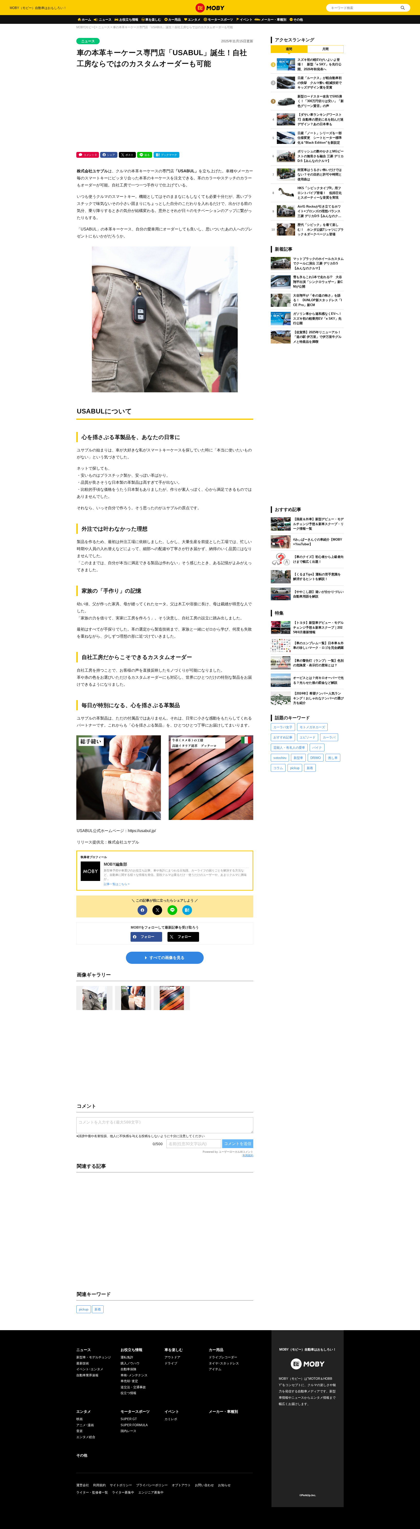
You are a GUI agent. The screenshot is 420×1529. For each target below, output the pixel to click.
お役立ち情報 (128, 19)
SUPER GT (129, 1419)
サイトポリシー (121, 1485)
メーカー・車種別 (273, 19)
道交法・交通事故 (133, 1387)
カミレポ (171, 1419)
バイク (317, 747)
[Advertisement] (164, 111)
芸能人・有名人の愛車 (289, 747)
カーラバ (329, 737)
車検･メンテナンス (134, 1375)
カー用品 (174, 19)
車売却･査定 (129, 1381)
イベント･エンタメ (89, 1369)
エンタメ (194, 19)
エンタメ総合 (85, 1437)
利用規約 (248, 1155)
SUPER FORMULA (134, 1425)
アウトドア (172, 1357)
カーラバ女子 (282, 727)
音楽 (79, 1431)
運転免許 (127, 1357)
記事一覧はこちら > (117, 884)
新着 (98, 1309)
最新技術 (82, 1363)
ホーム (86, 19)
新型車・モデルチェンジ (93, 1357)
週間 (289, 49)
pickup (83, 1309)
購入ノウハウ (130, 1363)
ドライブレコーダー (223, 1357)
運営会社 (82, 1485)
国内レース (128, 1431)
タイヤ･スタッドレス (224, 1363)
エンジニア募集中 (151, 1492)
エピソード (307, 737)
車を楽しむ (153, 19)
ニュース (105, 19)
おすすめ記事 (282, 737)
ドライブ (171, 1363)
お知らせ (224, 1485)
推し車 (333, 758)
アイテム (215, 1369)
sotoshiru (279, 758)
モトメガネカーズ (312, 727)
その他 (298, 19)
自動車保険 (128, 1369)
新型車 (298, 758)
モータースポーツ (220, 19)
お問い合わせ (204, 1485)
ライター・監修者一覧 (92, 1492)
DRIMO (315, 758)
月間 (325, 49)
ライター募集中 (123, 1492)
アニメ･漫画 (85, 1425)
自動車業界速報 (87, 1375)
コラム (278, 768)
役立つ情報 (128, 1393)
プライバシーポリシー (152, 1485)
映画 (79, 1419)
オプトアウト (181, 1485)
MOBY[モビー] (85, 27)
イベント (246, 19)
